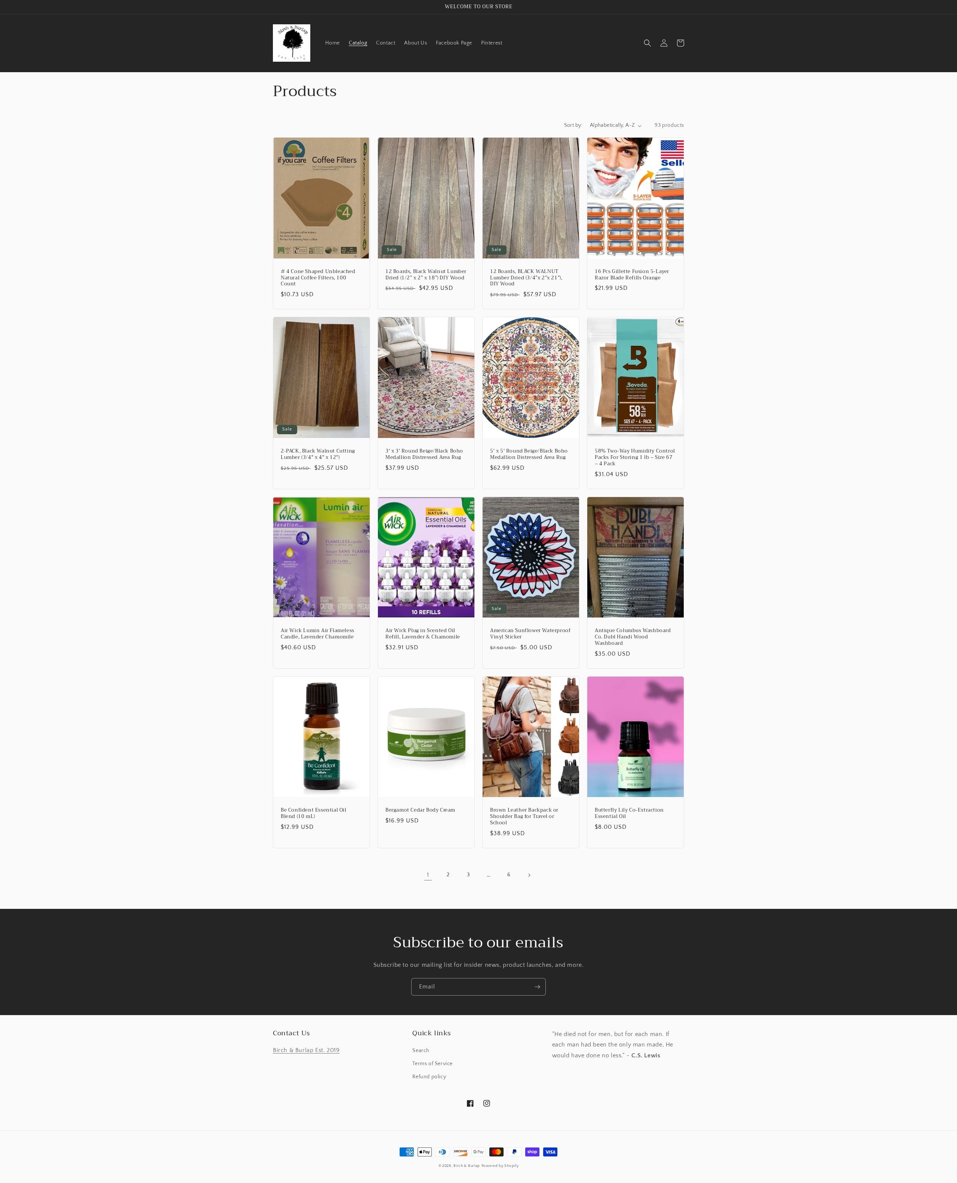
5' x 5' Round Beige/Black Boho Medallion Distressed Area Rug (529, 454)
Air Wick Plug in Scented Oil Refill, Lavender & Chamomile (422, 634)
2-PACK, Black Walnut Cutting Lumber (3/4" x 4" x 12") (318, 454)
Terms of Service (432, 1064)
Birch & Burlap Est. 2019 (306, 1050)
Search (421, 1051)
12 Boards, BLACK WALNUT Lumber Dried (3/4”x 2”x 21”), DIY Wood (526, 278)
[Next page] (529, 875)
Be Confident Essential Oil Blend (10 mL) (314, 813)
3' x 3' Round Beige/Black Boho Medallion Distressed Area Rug (424, 454)
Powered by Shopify (500, 1166)
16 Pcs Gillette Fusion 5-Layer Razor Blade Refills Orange (632, 275)
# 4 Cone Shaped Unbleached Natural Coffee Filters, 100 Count (318, 278)
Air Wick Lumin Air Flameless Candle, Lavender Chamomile (317, 634)
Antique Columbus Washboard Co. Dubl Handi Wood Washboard (633, 637)
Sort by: (573, 125)
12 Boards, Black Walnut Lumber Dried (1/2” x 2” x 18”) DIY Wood (426, 275)
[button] (647, 43)
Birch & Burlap (466, 1166)
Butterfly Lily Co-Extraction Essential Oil (629, 813)
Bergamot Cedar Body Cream (420, 810)
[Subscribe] (537, 987)
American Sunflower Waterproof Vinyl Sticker (530, 634)
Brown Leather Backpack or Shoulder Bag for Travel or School (524, 816)
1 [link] (428, 874)
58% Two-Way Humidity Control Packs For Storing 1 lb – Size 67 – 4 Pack (635, 457)
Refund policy (429, 1077)
